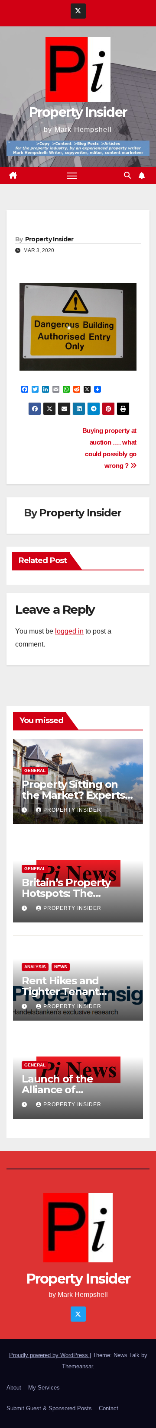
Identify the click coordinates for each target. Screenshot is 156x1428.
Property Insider (78, 112)
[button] (127, 175)
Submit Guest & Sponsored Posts (49, 1408)
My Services (44, 1387)
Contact (108, 1408)
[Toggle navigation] (71, 176)
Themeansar (77, 1366)
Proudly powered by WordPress (49, 1355)
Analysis (35, 966)
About (13, 1387)
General (35, 770)
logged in (69, 631)
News (60, 966)
